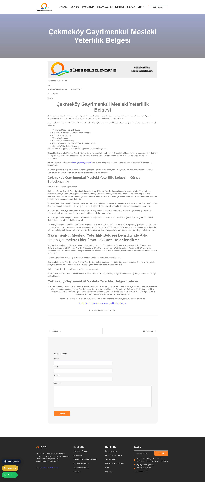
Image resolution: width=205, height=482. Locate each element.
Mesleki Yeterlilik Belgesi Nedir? (85, 459)
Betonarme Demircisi (81, 467)
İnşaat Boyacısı (111, 451)
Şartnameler (88, 7)
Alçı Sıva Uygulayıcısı (81, 463)
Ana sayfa (63, 7)
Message (57, 383)
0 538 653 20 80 (120, 303)
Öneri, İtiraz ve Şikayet (113, 455)
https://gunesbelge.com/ (81, 163)
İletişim (140, 7)
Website (57, 375)
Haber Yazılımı (56, 467)
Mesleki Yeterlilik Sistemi (114, 463)
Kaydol (161, 453)
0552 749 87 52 (87, 303)
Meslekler (77, 471)
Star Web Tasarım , (47, 467)
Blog (107, 467)
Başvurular (102, 7)
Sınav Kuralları (78, 455)
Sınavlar (131, 7)
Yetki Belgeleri (110, 459)
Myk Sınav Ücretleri (80, 451)
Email (56, 367)
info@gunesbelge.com (103, 303)
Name (56, 358)
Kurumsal (74, 7)
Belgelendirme (117, 7)
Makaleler (109, 471)
